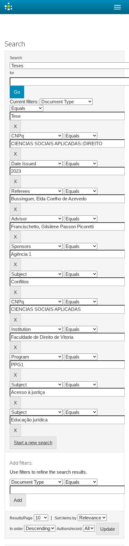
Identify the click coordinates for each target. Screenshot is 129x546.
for (12, 73)
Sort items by (65, 518)
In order (16, 529)
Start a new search (33, 442)
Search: (16, 58)
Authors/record (69, 529)
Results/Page (21, 518)
